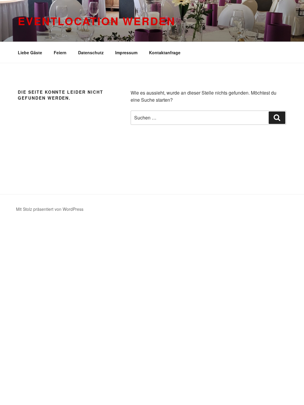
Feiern (60, 52)
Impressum (126, 52)
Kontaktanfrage (164, 52)
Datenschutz (91, 52)
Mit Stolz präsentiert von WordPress (49, 209)
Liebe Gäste (30, 52)
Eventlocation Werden (96, 20)
